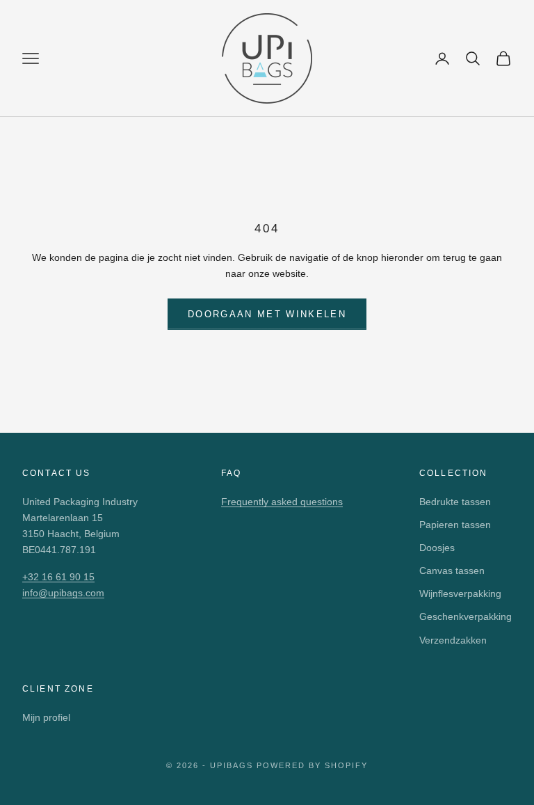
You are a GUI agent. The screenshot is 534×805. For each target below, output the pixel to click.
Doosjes (437, 547)
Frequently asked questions (282, 501)
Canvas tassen (452, 570)
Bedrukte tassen (455, 501)
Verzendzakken (453, 640)
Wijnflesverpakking (460, 593)
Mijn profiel (46, 717)
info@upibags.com (63, 592)
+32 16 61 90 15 (58, 576)
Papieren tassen (455, 524)
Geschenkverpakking (465, 616)
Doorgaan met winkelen (267, 314)
